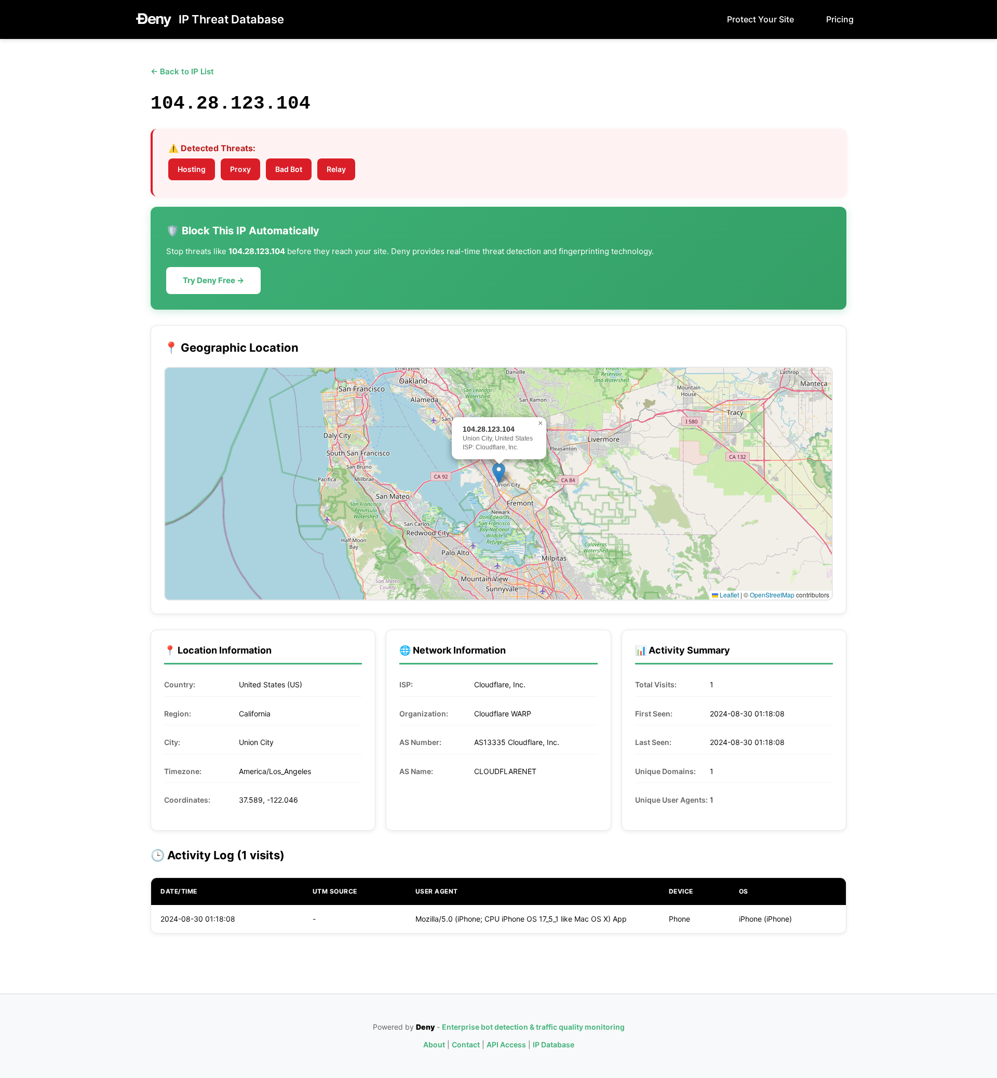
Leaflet (728, 594)
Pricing (840, 19)
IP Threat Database (231, 19)
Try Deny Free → (213, 280)
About (434, 1044)
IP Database (553, 1044)
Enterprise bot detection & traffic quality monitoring (533, 1026)
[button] (498, 473)
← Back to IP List (182, 71)
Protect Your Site (760, 19)
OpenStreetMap (772, 594)
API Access (506, 1044)
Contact (466, 1044)
